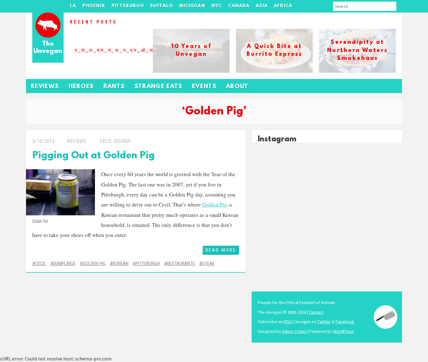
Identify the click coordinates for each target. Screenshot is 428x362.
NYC (216, 6)
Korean (120, 263)
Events (204, 86)
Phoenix (93, 6)
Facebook (345, 321)
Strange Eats (158, 86)
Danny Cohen (294, 331)
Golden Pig (214, 204)
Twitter (324, 321)
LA (73, 6)
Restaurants (181, 263)
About (237, 86)
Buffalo (161, 6)
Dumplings (64, 263)
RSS (288, 321)
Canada (238, 6)
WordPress (343, 331)
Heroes (81, 86)
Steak (208, 263)
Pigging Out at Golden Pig (93, 155)
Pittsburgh (128, 6)
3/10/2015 (43, 141)
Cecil (40, 263)
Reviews (45, 86)
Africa (283, 6)
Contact (316, 312)
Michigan (192, 6)
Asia (262, 6)
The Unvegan (48, 47)
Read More (221, 250)
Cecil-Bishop (115, 141)
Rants (114, 86)
